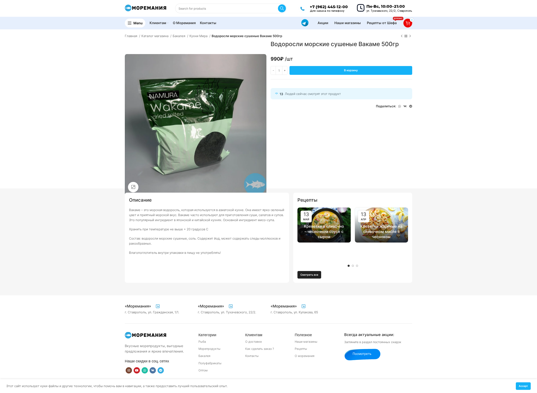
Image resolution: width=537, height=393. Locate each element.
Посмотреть (362, 354)
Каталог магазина (155, 36)
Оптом (203, 370)
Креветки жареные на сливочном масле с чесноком (381, 231)
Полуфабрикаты (210, 363)
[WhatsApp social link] (399, 106)
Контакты (252, 356)
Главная (131, 36)
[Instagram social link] (129, 370)
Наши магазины (306, 341)
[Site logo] (146, 8)
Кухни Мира (198, 36)
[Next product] (410, 36)
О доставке (253, 341)
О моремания (304, 356)
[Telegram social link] (410, 106)
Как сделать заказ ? (259, 348)
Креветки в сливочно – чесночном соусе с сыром (324, 231)
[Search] (282, 8)
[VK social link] (405, 106)
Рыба (202, 341)
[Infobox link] (142, 306)
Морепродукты (209, 348)
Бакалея (179, 36)
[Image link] (146, 335)
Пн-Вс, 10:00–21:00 (385, 6)
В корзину (351, 70)
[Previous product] (402, 36)
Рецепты (301, 348)
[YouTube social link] (137, 370)
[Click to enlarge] (133, 187)
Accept (523, 386)
